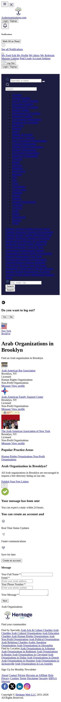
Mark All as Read (11, 41)
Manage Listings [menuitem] (10, 58)
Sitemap (5, 681)
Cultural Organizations (24, 143)
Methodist (17, 168)
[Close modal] (4, 485)
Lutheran (17, 165)
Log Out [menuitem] (10, 63)
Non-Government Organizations (29, 140)
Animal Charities (21, 98)
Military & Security (22, 134)
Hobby (16, 214)
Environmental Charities (25, 107)
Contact (13, 675)
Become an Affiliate (36, 675)
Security (43, 678)
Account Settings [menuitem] (41, 58)
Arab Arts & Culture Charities (37, 630)
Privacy (5, 678)
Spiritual (16, 220)
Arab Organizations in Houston (18, 660)
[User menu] (2, 53)
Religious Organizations (25, 156)
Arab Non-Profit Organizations (28, 638)
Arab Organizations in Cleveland (29, 654)
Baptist (16, 162)
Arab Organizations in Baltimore (18, 651)
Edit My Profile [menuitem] (20, 55)
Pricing (21, 675)
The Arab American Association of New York (25, 431)
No (11, 317)
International (19, 217)
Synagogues (18, 186)
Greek (15, 211)
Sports (15, 223)
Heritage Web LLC (26, 694)
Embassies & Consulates (25, 122)
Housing (16, 128)
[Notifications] (5, 26)
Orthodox (17, 192)
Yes (4, 317)
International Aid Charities (26, 113)
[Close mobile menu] (11, 5)
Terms (23, 678)
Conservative (19, 189)
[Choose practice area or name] (43, 81)
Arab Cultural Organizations (26, 633)
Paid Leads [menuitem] (26, 58)
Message (6, 385)
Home (4, 323)
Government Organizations (26, 119)
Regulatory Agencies (23, 137)
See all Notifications (12, 49)
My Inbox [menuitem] (34, 55)
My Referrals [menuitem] (47, 55)
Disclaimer (32, 678)
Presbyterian (18, 171)
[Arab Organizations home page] (18, 14)
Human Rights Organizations (27, 146)
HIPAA (53, 678)
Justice (15, 131)
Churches (17, 159)
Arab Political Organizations (44, 639)
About (4, 675)
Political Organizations (24, 149)
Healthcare (18, 125)
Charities (17, 94)
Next (5, 601)
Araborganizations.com (13, 17)
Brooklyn (5, 333)
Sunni (15, 183)
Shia (14, 177)
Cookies (14, 678)
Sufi (14, 180)
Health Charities (20, 110)
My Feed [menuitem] (6, 55)
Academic (17, 204)
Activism (17, 207)
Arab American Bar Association (18, 370)
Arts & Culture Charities (25, 101)
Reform (16, 195)
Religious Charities (22, 116)
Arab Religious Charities (14, 642)
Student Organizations (24, 201)
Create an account (12, 560)
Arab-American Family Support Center (22, 396)
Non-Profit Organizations (25, 152)
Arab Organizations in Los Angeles (34, 663)
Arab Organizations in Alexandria (35, 645)
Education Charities (22, 104)
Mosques (17, 174)
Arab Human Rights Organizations (30, 636)
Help (50, 675)
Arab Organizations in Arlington (37, 648)
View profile (18, 385)
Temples (16, 198)
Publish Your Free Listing (15, 481)
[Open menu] (4, 4)
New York (6, 331)
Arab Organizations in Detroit (43, 657)
